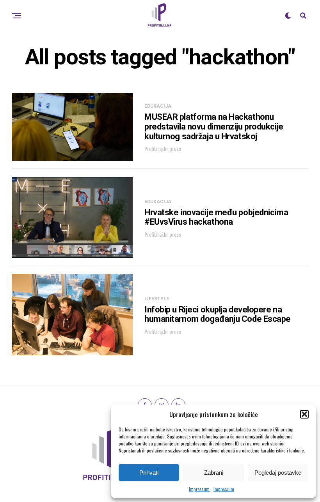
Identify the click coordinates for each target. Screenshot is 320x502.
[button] (304, 414)
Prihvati (148, 472)
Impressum (199, 489)
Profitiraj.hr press (162, 148)
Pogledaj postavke (277, 472)
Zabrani (213, 472)
